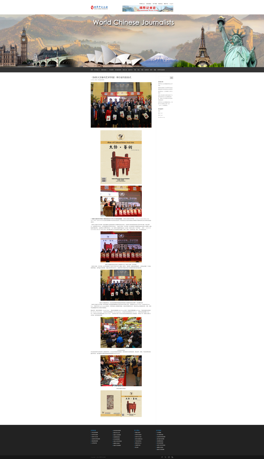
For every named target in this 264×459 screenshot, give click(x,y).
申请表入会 (142, 3)
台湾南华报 (94, 443)
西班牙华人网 (117, 432)
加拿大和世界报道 (118, 441)
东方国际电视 (160, 434)
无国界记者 (137, 445)
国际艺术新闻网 (117, 434)
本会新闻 (111, 69)
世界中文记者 (95, 436)
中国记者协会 (138, 441)
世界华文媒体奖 (161, 69)
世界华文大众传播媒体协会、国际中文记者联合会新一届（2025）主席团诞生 (165, 104)
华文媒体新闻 (118, 69)
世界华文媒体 (95, 434)
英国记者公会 (138, 443)
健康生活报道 (117, 443)
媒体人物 (125, 69)
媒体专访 (130, 69)
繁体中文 (166, 3)
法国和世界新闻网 (96, 438)
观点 (139, 69)
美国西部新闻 (117, 437)
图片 (151, 69)
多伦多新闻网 (95, 432)
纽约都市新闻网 (117, 430)
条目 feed (160, 113)
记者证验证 (148, 3)
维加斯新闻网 (95, 441)
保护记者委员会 (138, 438)
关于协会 (96, 69)
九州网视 (159, 432)
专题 (142, 69)
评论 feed (160, 115)
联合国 (136, 447)
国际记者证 (103, 69)
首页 (92, 69)
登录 (159, 111)
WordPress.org (161, 117)
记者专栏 (147, 69)
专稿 (135, 69)
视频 (155, 69)
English (171, 3)
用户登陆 (155, 3)
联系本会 (160, 3)
